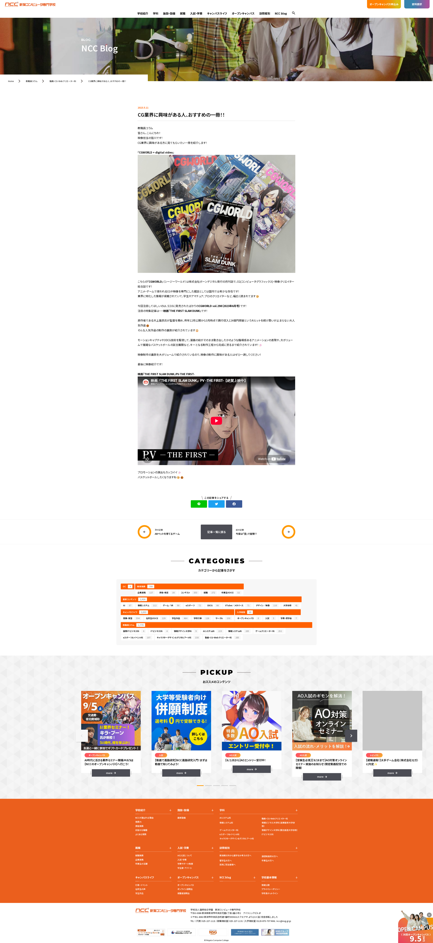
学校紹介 (142, 13)
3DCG (213, 605)
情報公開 (265, 884)
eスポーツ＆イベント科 (136, 637)
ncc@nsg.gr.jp (284, 921)
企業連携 (145, 592)
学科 (155, 13)
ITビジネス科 (159, 631)
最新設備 (181, 817)
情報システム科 (238, 631)
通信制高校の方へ (270, 856)
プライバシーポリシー (270, 889)
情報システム (147, 605)
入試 (269, 618)
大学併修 (290, 605)
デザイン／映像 (266, 605)
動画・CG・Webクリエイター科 (275, 818)
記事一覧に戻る (216, 532)
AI (127, 605)
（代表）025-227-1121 (205, 921)
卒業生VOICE (230, 592)
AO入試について (184, 855)
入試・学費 (196, 13)
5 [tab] (232, 786)
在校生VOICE (155, 618)
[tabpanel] (111, 734)
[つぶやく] (216, 504)
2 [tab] (208, 786)
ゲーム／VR (171, 605)
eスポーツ (193, 605)
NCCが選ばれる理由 (144, 817)
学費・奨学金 (289, 618)
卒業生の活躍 (141, 863)
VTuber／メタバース (237, 605)
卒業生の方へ (268, 860)
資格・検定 (167, 592)
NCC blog (281, 13)
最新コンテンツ (134, 599)
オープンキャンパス (243, 13)
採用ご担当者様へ (228, 864)
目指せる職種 (141, 830)
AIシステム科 (212, 631)
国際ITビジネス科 (133, 631)
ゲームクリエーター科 (268, 631)
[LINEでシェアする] (199, 504)
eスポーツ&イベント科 (229, 834)
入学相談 (244, 612)
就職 (182, 13)
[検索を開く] (294, 13)
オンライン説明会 (185, 889)
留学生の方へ (226, 860)
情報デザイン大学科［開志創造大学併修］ (280, 830)
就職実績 (139, 855)
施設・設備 (169, 13)
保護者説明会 (183, 893)
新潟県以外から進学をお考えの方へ (235, 855)
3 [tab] (216, 786)
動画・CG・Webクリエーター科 (222, 637)
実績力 (138, 821)
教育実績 (145, 586)
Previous (82, 736)
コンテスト (189, 592)
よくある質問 (140, 834)
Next (351, 736)
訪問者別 (264, 13)
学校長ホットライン (269, 893)
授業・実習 (131, 618)
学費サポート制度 (185, 863)
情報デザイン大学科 (185, 631)
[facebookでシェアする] (234, 504)
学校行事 (201, 618)
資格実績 (139, 825)
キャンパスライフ (217, 13)
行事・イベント (141, 884)
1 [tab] (200, 786)
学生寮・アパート (184, 867)
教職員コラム (133, 624)
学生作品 (179, 618)
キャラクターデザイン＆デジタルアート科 (178, 637)
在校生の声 (140, 889)
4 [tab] (224, 786)
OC (127, 586)
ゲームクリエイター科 (229, 830)
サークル (222, 618)
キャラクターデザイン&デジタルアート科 (237, 838)
